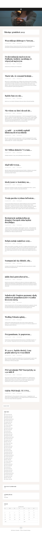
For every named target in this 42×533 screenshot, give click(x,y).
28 (14, 519)
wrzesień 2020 (7, 456)
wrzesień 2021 (7, 438)
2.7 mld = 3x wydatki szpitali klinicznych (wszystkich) (17, 131)
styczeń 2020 (7, 468)
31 (29, 519)
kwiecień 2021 (7, 446)
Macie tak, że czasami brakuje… (19, 76)
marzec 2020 (7, 465)
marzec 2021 (7, 447)
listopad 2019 (7, 471)
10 (29, 512)
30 (24, 519)
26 (5, 519)
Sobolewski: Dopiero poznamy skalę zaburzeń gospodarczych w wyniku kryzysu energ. (21, 297)
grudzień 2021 (7, 434)
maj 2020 (7, 462)
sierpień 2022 (7, 422)
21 (14, 517)
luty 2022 (7, 431)
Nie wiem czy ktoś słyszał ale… (18, 110)
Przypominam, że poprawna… (18, 334)
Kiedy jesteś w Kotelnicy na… (17, 182)
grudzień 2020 (7, 452)
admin (14, 43)
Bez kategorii (19, 43)
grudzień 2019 (7, 470)
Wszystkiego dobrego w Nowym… (20, 40)
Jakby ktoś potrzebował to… (17, 276)
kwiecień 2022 (7, 428)
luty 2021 (7, 449)
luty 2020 (7, 467)
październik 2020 (8, 455)
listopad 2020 (7, 453)
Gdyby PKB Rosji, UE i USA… (17, 390)
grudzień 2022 (7, 416)
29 (19, 519)
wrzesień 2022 (7, 420)
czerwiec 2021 (7, 443)
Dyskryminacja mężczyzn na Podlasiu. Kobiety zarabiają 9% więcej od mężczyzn (18, 58)
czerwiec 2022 (7, 425)
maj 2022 (7, 426)
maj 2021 (7, 444)
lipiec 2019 (7, 477)
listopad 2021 (7, 435)
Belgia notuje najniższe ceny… (18, 241)
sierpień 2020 (7, 458)
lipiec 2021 (7, 441)
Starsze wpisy (6, 405)
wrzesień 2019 (7, 474)
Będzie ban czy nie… (14, 95)
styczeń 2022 (7, 432)
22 (19, 517)
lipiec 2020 (7, 459)
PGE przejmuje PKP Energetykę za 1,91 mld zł (20, 371)
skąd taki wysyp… (13, 164)
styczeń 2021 (7, 450)
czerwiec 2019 (7, 479)
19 (5, 517)
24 (29, 517)
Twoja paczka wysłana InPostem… (20, 198)
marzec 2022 (7, 429)
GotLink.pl (6, 497)
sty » (25, 521)
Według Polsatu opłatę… (15, 317)
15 (19, 514)
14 (14, 514)
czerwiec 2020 (7, 461)
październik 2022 (8, 419)
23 (24, 517)
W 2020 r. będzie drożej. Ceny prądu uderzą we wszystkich (18, 351)
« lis (5, 521)
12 (5, 514)
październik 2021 (8, 437)
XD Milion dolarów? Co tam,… (18, 150)
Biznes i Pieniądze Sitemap (25, 530)
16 (24, 514)
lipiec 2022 (7, 423)
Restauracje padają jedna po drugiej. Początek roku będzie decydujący (18, 220)
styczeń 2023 (7, 414)
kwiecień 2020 (7, 464)
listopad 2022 (7, 417)
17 (29, 514)
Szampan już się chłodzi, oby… (18, 260)
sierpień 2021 (7, 440)
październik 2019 (8, 473)
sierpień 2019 (7, 476)
